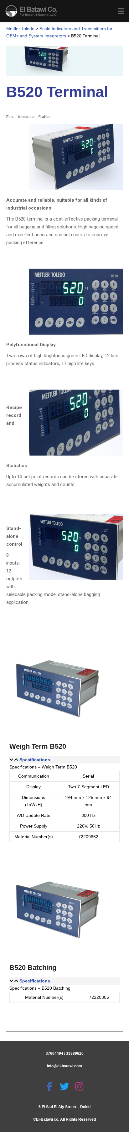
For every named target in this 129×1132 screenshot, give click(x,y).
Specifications (34, 759)
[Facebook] (49, 1086)
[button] (64, 759)
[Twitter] (65, 1086)
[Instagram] (80, 1086)
